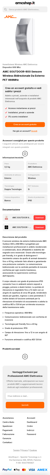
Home (5, 64)
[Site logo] (25, 3)
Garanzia (7, 438)
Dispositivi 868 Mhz (12, 67)
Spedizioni (7, 426)
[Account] (46, 3)
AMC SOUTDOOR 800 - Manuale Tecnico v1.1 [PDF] (22, 217)
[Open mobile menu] (3, 3)
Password (31, 434)
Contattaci (7, 442)
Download (40, 218)
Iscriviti (25, 405)
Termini (16, 450)
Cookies (33, 450)
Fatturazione (8, 434)
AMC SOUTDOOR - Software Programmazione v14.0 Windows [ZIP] (22, 227)
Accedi (34, 131)
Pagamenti (8, 430)
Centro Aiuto (8, 422)
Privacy (24, 450)
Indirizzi (30, 430)
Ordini (30, 426)
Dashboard (32, 422)
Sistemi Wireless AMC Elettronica (22, 64)
